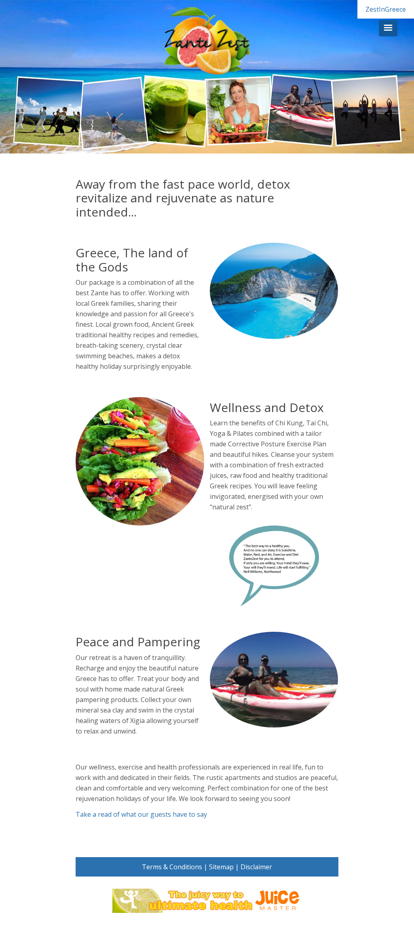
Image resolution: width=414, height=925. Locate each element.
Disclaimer (256, 866)
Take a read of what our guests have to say (141, 814)
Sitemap (221, 866)
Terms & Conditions (172, 866)
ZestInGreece (385, 9)
